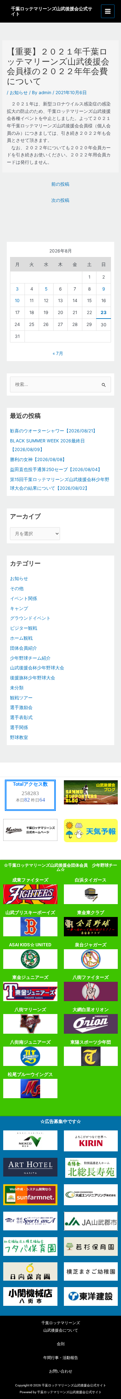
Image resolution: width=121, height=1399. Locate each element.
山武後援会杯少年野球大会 (37, 667)
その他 (17, 588)
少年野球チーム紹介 (30, 658)
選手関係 (19, 727)
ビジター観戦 (23, 628)
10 (17, 300)
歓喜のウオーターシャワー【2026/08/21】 (53, 430)
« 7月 (58, 353)
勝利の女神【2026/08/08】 (38, 459)
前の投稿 (60, 184)
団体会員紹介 (23, 648)
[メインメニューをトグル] (108, 11)
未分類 (17, 687)
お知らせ (19, 92)
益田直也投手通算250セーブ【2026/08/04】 (56, 469)
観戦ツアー (21, 697)
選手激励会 (21, 707)
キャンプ (19, 608)
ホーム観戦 (21, 638)
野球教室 (19, 737)
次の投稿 (60, 200)
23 (103, 312)
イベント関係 (23, 598)
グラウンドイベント (30, 618)
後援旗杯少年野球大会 (32, 677)
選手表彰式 (21, 717)
